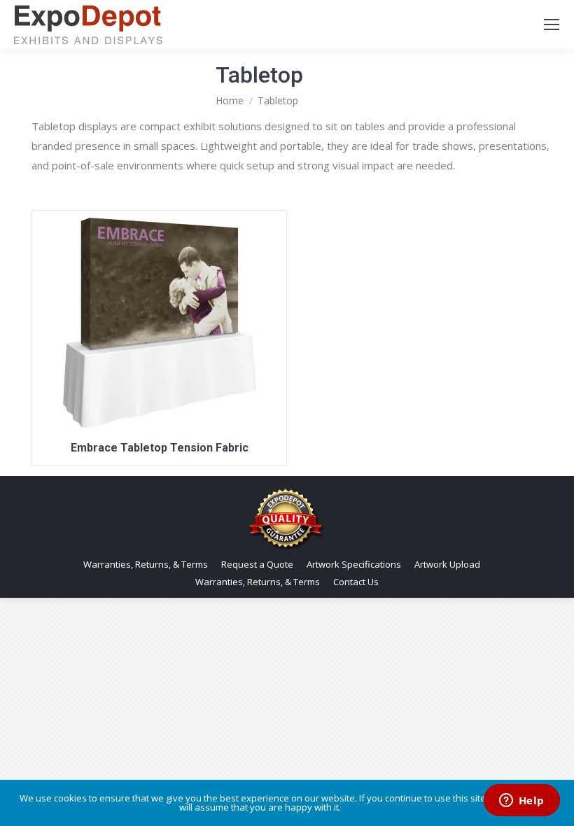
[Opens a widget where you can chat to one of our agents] (521, 801)
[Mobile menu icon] (551, 24)
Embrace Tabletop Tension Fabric (159, 447)
